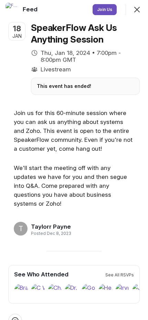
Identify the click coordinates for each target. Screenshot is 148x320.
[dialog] (74, 160)
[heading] (51, 226)
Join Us (104, 9)
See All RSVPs (119, 274)
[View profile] (12, 9)
